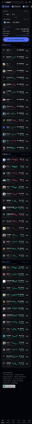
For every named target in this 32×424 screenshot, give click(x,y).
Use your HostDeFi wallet (16, 39)
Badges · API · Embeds (17, 380)
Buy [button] (27, 50)
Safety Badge (14, 383)
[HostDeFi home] (2, 2)
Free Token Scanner (18, 378)
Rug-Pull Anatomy (7, 378)
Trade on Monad (7, 380)
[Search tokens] (26, 2)
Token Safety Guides (8, 374)
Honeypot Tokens (19, 374)
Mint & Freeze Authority (20, 376)
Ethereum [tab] (17, 6)
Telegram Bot (6, 383)
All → (28, 45)
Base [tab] (26, 6)
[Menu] (29, 2)
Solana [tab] (7, 6)
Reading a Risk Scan (8, 376)
